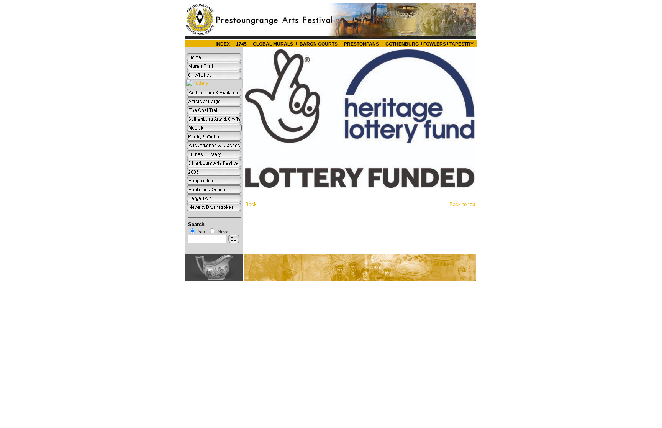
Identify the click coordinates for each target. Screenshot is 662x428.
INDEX (223, 44)
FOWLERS (434, 44)
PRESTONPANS (361, 44)
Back (251, 204)
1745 (241, 44)
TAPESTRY (461, 44)
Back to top (462, 204)
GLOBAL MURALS (272, 44)
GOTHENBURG (402, 44)
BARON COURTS (319, 44)
